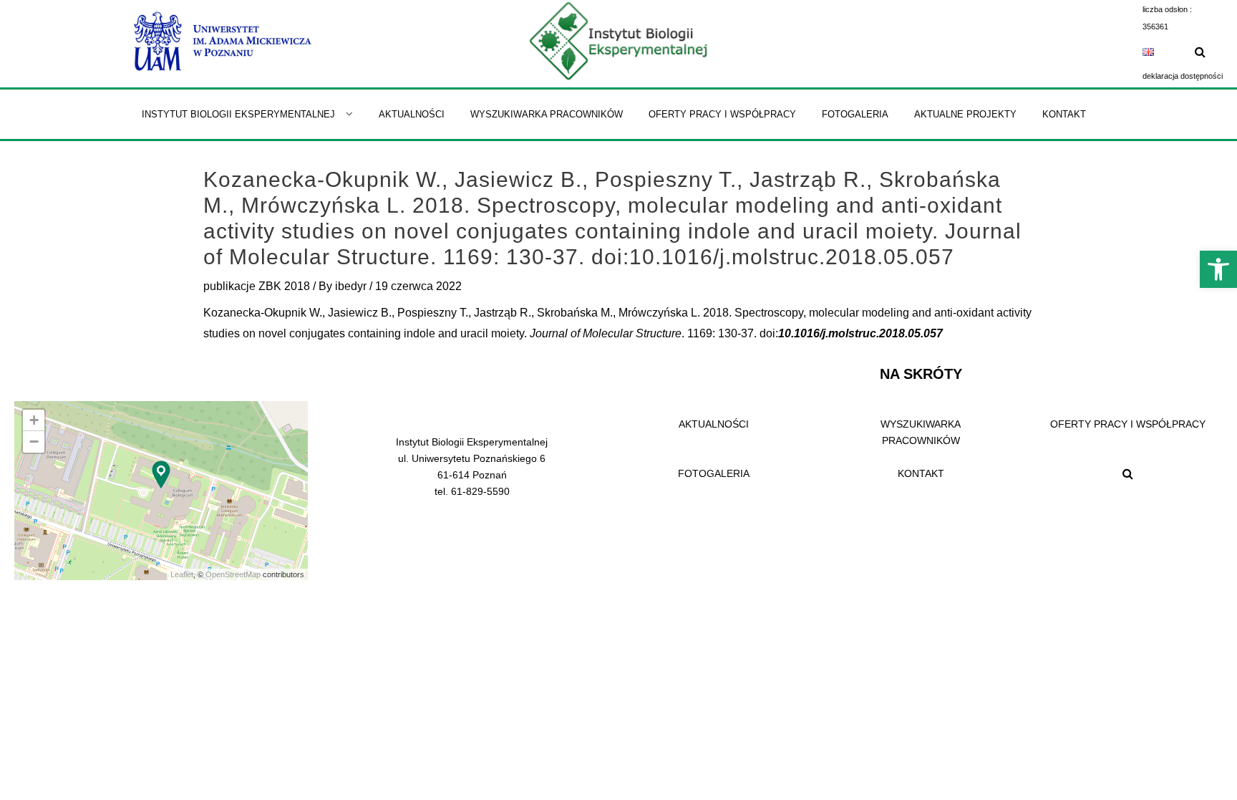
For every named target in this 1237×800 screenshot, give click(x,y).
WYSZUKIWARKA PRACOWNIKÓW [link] (921, 432)
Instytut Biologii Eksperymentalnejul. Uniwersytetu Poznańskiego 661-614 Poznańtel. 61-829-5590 (472, 466)
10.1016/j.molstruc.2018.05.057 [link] (860, 333)
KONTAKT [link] (921, 473)
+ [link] (34, 420)
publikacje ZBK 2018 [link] (256, 286)
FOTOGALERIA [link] (714, 473)
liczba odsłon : (1167, 9)
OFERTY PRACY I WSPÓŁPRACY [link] (1128, 424)
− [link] (34, 441)
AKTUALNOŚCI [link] (714, 424)
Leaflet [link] (181, 574)
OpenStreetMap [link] (233, 574)
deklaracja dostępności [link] (1183, 76)
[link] (1218, 269)
